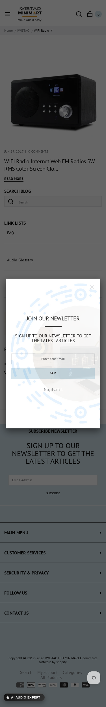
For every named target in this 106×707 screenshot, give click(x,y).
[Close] (91, 287)
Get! (53, 373)
